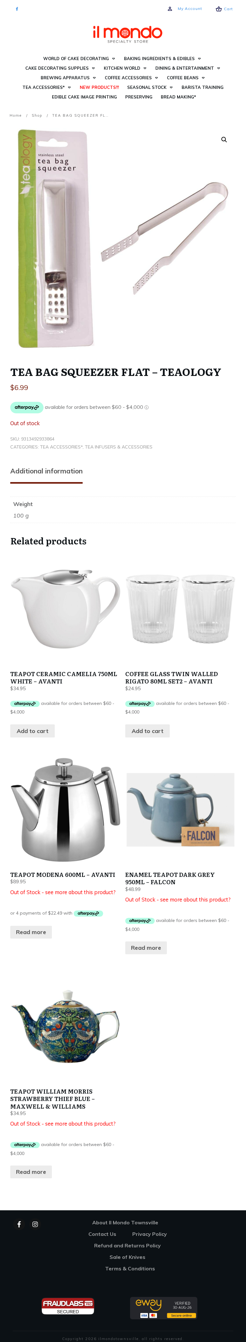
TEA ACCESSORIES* (61, 447)
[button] (224, 139)
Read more (31, 932)
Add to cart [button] (32, 731)
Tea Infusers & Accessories (118, 447)
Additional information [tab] (46, 471)
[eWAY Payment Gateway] (163, 1307)
